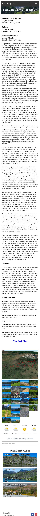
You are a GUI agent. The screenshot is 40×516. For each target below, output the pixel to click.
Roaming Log (8, 3)
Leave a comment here (9, 443)
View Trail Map (20, 341)
